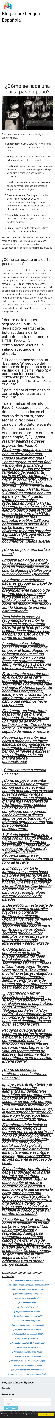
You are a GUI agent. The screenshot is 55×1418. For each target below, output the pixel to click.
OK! (46, 1414)
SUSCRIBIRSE (11, 1408)
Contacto (6, 1388)
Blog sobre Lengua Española (21, 17)
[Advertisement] (27, 52)
